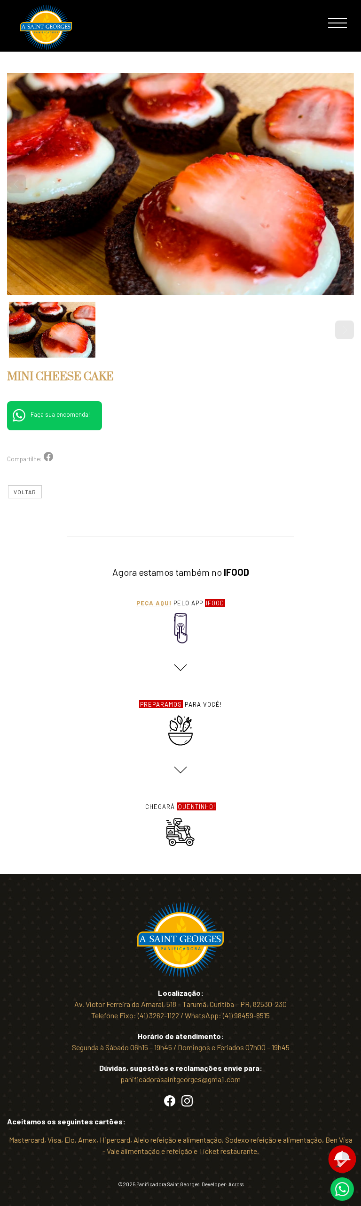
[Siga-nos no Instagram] (187, 1103)
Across (235, 1184)
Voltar (25, 492)
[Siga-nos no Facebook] (169, 1103)
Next (344, 184)
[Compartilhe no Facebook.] (48, 459)
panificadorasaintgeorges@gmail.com (180, 1079)
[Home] (46, 46)
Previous (16, 184)
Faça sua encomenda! (60, 414)
